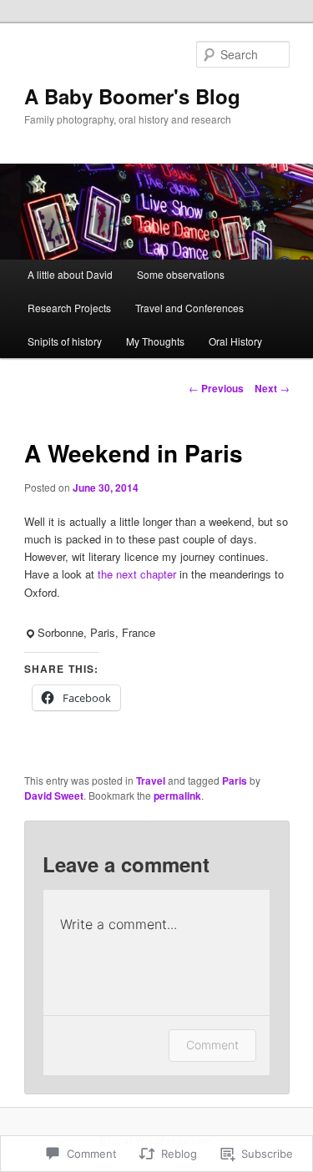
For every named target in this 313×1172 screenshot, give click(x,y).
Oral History (235, 341)
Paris (234, 780)
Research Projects (69, 308)
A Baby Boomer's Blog (132, 96)
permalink (177, 795)
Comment (212, 1045)
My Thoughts (155, 341)
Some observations (181, 274)
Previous (216, 388)
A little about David (70, 274)
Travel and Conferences (189, 308)
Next (272, 388)
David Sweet (53, 795)
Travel (150, 780)
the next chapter (138, 574)
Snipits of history (65, 341)
